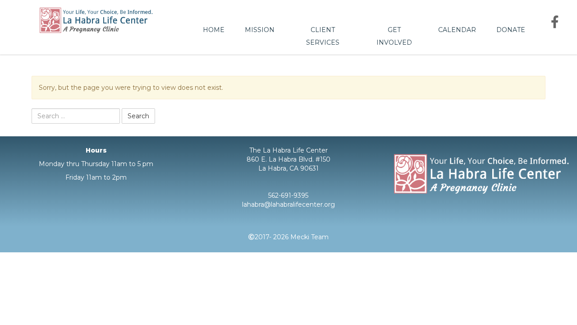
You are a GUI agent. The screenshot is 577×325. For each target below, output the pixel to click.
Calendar (457, 30)
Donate (510, 30)
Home (213, 30)
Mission (260, 30)
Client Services (322, 36)
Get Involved (394, 36)
